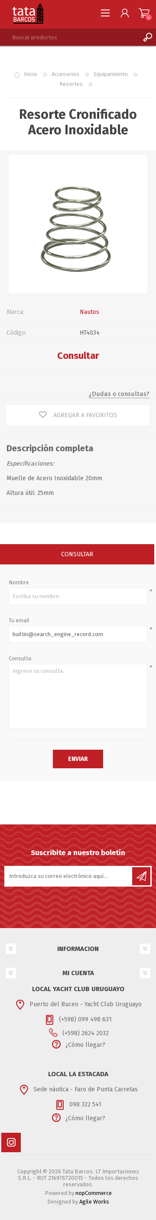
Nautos (89, 312)
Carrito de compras (144, 12)
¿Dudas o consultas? (119, 394)
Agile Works (94, 1201)
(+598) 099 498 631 (85, 1019)
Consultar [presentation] (77, 554)
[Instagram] (11, 1142)
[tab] (77, 555)
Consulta (20, 658)
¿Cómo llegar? (85, 1045)
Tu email (19, 620)
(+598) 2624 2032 (85, 1033)
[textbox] (69, 37)
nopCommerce (93, 1193)
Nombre (19, 582)
